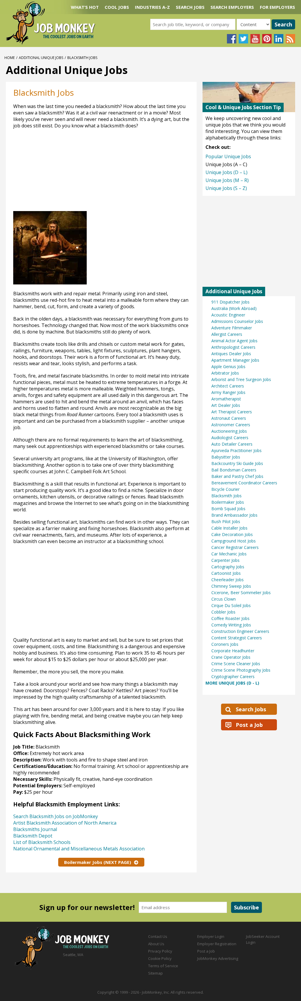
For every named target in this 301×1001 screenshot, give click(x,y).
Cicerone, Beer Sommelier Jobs (241, 592)
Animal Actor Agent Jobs (234, 340)
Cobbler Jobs (223, 612)
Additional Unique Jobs (41, 57)
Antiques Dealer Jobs (231, 353)
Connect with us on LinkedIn (278, 38)
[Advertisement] (130, 173)
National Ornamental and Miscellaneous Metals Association (79, 848)
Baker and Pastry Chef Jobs (237, 476)
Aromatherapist (226, 399)
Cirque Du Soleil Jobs (231, 605)
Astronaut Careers (228, 418)
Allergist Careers (226, 334)
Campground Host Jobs (233, 541)
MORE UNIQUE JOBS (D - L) (232, 683)
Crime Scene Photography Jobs (240, 670)
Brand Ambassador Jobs (234, 515)
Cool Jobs (117, 7)
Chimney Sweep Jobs (231, 586)
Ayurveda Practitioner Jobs (236, 450)
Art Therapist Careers (231, 411)
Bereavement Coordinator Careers (244, 483)
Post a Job (249, 724)
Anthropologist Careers (233, 347)
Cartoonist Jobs (226, 573)
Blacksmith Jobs (226, 495)
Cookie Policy (160, 958)
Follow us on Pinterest (267, 38)
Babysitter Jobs (225, 457)
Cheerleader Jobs (227, 579)
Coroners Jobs (224, 644)
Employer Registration (216, 943)
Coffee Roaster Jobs (230, 618)
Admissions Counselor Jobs (237, 321)
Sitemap (155, 973)
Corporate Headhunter (232, 650)
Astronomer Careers (230, 424)
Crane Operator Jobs (230, 657)
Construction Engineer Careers (240, 631)
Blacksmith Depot (32, 836)
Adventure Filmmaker (231, 328)
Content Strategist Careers (236, 638)
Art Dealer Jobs (225, 405)
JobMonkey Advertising (217, 958)
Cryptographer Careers (233, 676)
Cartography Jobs (227, 566)
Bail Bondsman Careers (233, 470)
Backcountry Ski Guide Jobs (237, 463)
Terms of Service (163, 965)
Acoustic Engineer (228, 315)
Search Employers (232, 7)
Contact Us (157, 936)
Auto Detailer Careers (231, 444)
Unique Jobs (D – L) (226, 172)
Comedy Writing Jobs (231, 625)
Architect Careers (227, 386)
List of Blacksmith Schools (42, 842)
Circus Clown (223, 599)
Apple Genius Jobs (228, 366)
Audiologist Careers (229, 437)
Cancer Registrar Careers (235, 547)
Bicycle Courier (225, 489)
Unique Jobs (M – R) (227, 180)
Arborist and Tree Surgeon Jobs (241, 379)
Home (9, 57)
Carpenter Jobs (225, 560)
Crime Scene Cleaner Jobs (235, 663)
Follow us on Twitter (243, 38)
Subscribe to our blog (290, 38)
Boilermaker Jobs (227, 502)
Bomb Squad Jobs (228, 508)
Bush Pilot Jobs (225, 521)
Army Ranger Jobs (228, 392)
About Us (156, 943)
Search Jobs (190, 7)
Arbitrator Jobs (225, 373)
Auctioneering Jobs (229, 431)
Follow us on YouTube (255, 38)
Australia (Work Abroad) (234, 308)
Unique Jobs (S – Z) (226, 188)
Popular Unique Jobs (228, 156)
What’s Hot (85, 7)
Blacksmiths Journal (35, 829)
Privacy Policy (160, 951)
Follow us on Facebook (231, 38)
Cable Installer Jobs (229, 528)
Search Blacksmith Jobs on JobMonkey (55, 816)
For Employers (277, 7)
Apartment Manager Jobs (235, 360)
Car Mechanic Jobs (229, 554)
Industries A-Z (152, 7)
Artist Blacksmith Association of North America (64, 823)
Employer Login (210, 936)
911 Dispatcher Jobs (230, 302)
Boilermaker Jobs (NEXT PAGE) (97, 862)
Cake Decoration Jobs (232, 534)
